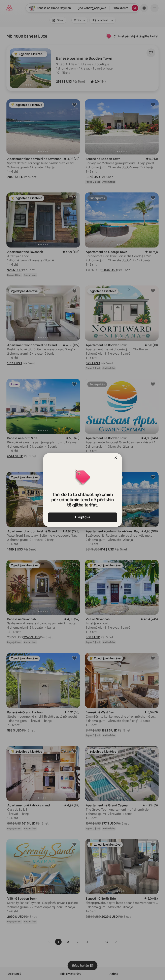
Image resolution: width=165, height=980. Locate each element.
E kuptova (82, 517)
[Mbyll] (115, 457)
